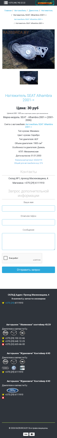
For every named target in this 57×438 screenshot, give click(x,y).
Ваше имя (28, 202)
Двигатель (34, 10)
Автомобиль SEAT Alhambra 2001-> (28, 19)
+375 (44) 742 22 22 (16, 3)
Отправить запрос (28, 269)
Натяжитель (47, 10)
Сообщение (28, 230)
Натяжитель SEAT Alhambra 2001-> (28, 97)
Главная (8, 10)
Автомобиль (20, 10)
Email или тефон (28, 216)
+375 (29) (9, 303)
